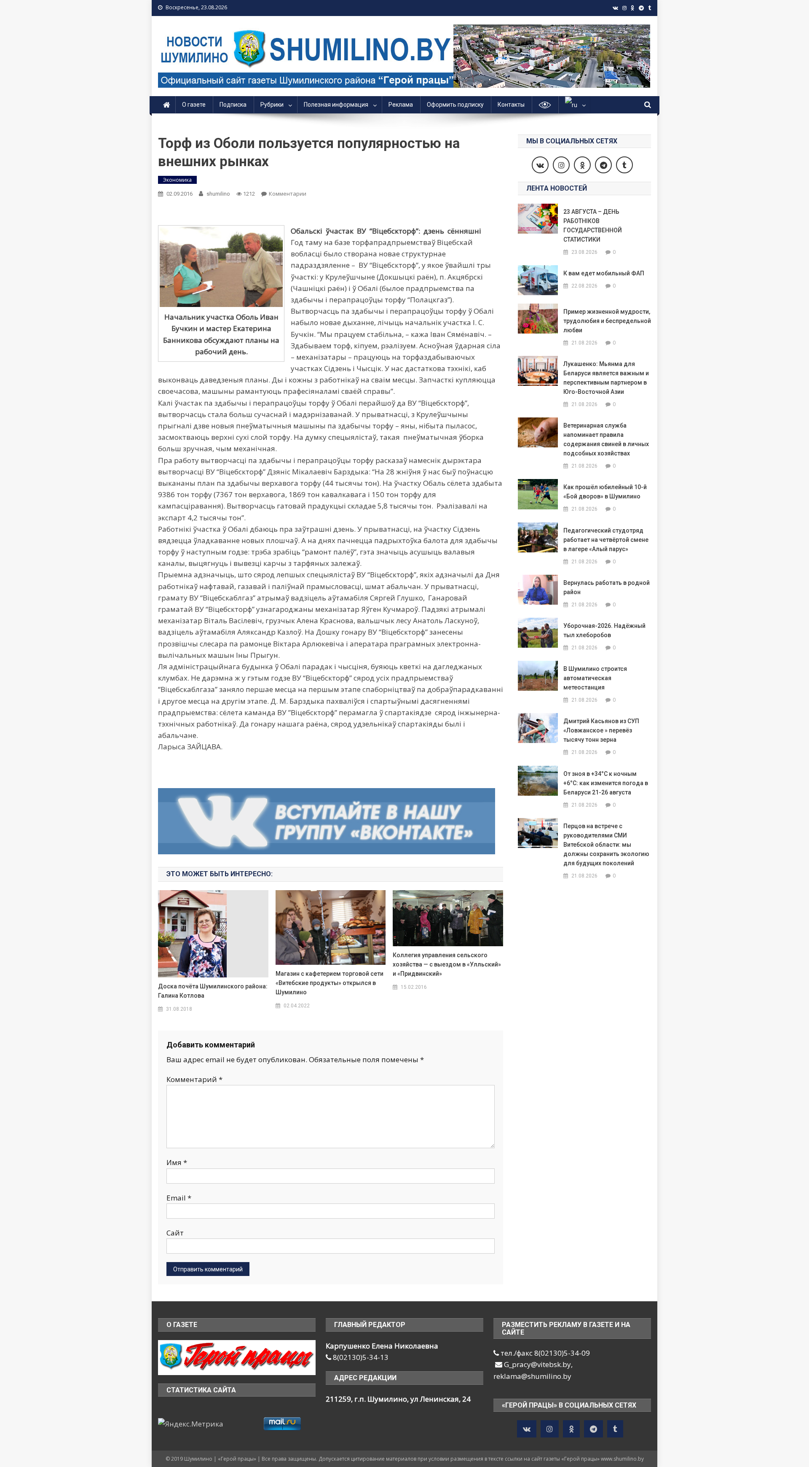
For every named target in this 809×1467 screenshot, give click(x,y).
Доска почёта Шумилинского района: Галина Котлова (213, 991)
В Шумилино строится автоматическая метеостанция (595, 678)
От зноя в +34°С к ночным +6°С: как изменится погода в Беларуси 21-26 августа (605, 783)
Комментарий (194, 1079)
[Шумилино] (237, 1357)
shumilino (218, 194)
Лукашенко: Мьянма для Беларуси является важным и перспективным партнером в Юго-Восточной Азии (606, 378)
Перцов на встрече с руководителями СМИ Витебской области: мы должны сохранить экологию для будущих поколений (606, 845)
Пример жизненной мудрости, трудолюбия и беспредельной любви (607, 321)
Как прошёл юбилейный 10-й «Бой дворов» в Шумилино (605, 492)
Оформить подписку (455, 104)
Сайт (175, 1233)
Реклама (400, 104)
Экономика (177, 179)
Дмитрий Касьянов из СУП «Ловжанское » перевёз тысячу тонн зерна (601, 730)
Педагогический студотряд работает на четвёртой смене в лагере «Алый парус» (605, 539)
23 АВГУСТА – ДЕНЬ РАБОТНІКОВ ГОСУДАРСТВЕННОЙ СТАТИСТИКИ (592, 225)
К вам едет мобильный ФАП (603, 273)
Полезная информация (336, 104)
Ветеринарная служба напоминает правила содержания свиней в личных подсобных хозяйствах (606, 439)
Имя (176, 1162)
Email (178, 1198)
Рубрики (272, 104)
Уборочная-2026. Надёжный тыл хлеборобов (604, 630)
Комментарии (287, 193)
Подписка (233, 104)
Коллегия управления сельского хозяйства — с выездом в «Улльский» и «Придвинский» (447, 964)
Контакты (511, 104)
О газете (194, 104)
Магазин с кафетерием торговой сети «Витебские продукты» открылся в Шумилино (329, 983)
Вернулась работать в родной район (606, 587)
